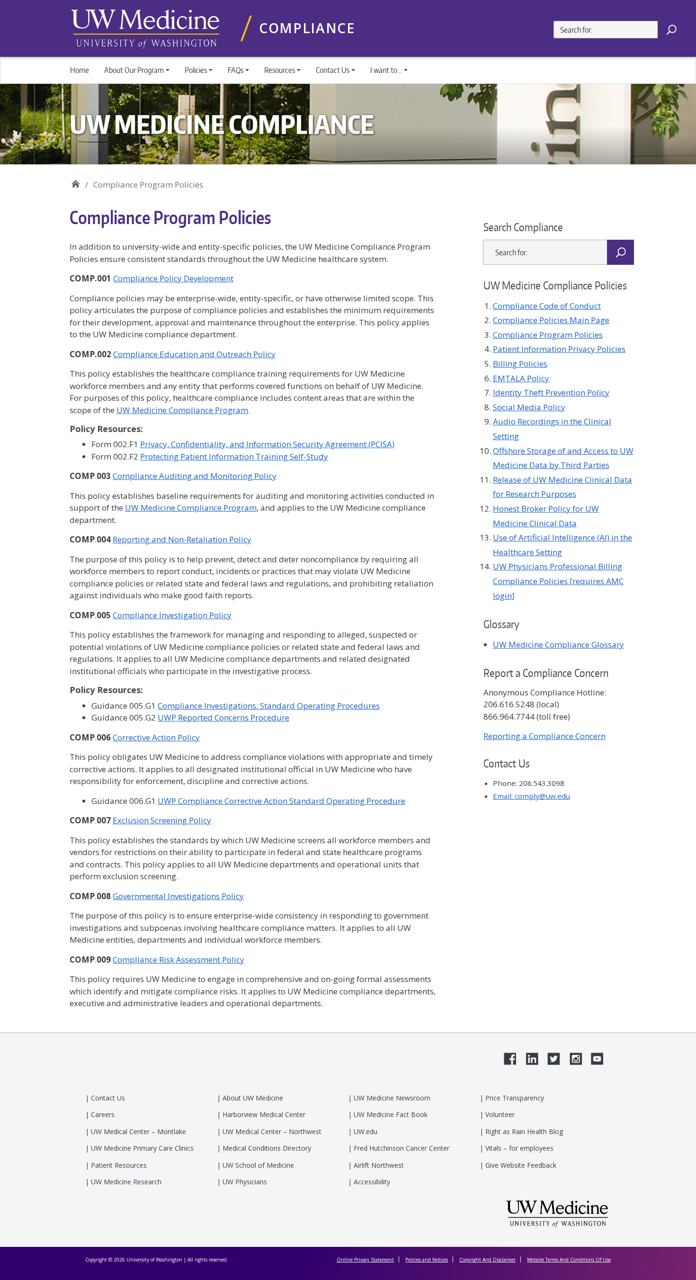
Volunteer (499, 1114)
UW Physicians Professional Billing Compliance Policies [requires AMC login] (558, 581)
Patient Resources (118, 1165)
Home (79, 70)
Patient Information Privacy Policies (559, 348)
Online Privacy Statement (365, 1259)
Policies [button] (196, 70)
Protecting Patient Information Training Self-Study (234, 456)
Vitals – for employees (518, 1148)
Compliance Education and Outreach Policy (194, 354)
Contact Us (107, 1097)
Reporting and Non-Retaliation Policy (182, 539)
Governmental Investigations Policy (178, 896)
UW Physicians (244, 1181)
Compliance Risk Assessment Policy (178, 959)
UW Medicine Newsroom (391, 1097)
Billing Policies (520, 363)
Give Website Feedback (519, 1165)
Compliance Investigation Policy (172, 615)
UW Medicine (557, 1213)
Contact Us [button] (332, 70)
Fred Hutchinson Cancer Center (400, 1148)
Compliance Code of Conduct (547, 305)
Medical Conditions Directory (266, 1148)
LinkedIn (535, 1057)
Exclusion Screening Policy (162, 820)
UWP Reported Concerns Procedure (223, 717)
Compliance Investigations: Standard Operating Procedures (269, 705)
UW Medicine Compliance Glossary (558, 644)
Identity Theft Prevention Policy (551, 392)
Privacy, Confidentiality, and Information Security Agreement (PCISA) (267, 444)
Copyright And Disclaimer (487, 1259)
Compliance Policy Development (173, 278)
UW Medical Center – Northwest (271, 1131)
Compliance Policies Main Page (551, 320)
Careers (102, 1114)
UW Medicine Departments (146, 29)
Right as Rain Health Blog (523, 1131)
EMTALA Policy (521, 378)
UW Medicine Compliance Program (182, 410)
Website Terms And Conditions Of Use (569, 1259)
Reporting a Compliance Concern (544, 735)
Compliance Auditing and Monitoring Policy (195, 475)
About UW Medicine (252, 1097)
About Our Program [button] (134, 70)
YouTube (601, 1057)
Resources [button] (279, 70)
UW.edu (364, 1131)
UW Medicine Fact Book (390, 1114)
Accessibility (371, 1181)
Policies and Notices (426, 1259)
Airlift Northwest (378, 1165)
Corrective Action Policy (156, 737)
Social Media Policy (529, 407)
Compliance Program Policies (548, 334)
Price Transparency (513, 1097)
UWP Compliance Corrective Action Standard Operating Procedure (281, 800)
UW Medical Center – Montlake (137, 1131)
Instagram (579, 1057)
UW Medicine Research (125, 1181)
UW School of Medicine (257, 1165)
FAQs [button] (235, 70)
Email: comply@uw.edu (531, 796)
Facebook (514, 1057)
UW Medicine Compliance (75, 181)
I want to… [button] (386, 70)
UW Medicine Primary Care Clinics (141, 1148)
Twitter (557, 1057)
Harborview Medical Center (263, 1114)
